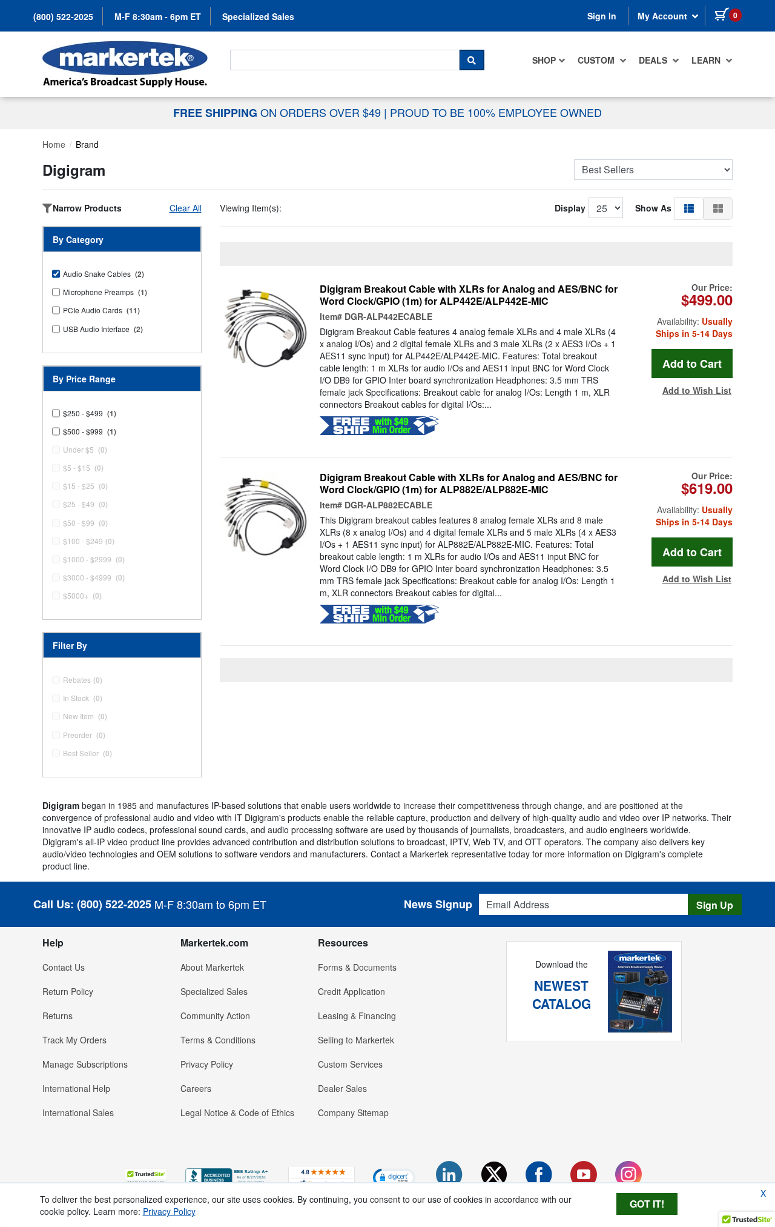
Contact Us (63, 967)
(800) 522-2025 (63, 16)
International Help (76, 1088)
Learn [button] (707, 60)
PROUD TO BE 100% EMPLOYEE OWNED (496, 112)
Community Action (215, 1015)
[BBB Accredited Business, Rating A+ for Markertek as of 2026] (227, 1176)
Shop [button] (544, 60)
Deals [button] (654, 60)
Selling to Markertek (356, 1040)
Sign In (601, 16)
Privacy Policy (206, 1064)
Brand (87, 144)
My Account (664, 16)
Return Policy (67, 991)
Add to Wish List (696, 390)
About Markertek (212, 967)
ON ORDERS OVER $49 (278, 112)
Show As (653, 208)
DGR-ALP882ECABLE (388, 505)
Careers (195, 1088)
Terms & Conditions (218, 1040)
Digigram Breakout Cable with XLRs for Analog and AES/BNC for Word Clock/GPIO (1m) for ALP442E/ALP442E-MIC (469, 295)
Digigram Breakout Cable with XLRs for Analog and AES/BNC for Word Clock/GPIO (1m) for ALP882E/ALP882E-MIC (469, 483)
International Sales (78, 1112)
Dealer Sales (342, 1088)
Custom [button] (597, 60)
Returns (57, 1015)
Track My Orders (74, 1040)
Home (53, 144)
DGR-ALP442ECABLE (388, 316)
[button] (689, 207)
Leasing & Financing (357, 1015)
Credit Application (351, 991)
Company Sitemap (353, 1112)
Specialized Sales (258, 16)
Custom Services (350, 1064)
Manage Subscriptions (85, 1064)
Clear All (186, 208)
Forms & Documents (357, 967)
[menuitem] (549, 60)
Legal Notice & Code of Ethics (237, 1112)
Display (570, 208)
